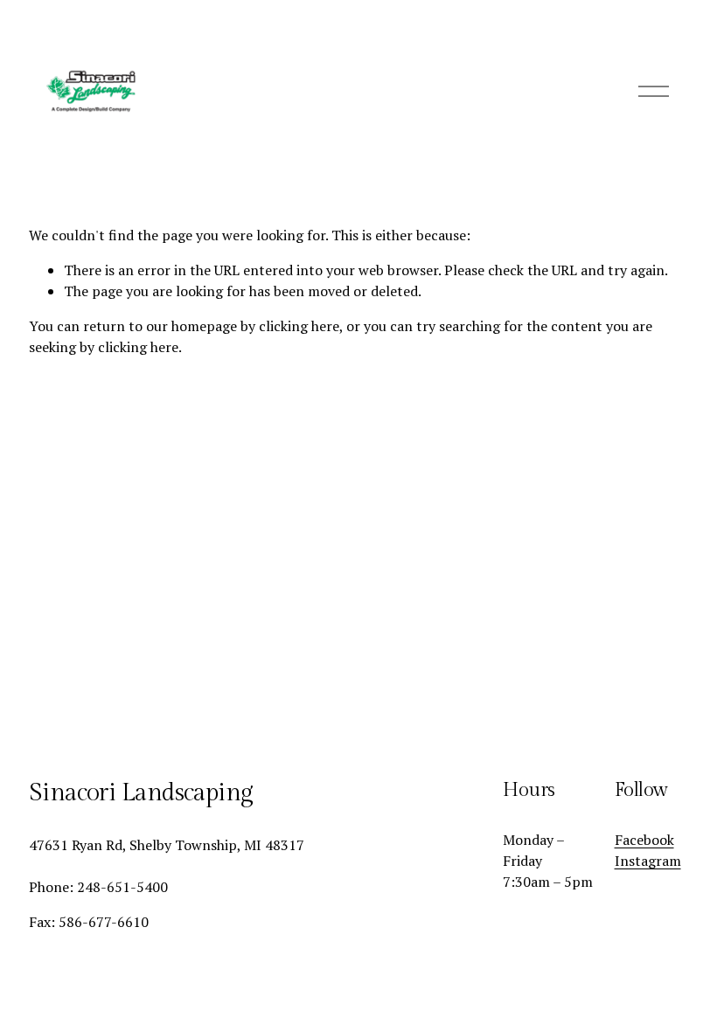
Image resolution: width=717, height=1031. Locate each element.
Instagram (648, 860)
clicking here (299, 326)
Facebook (644, 839)
